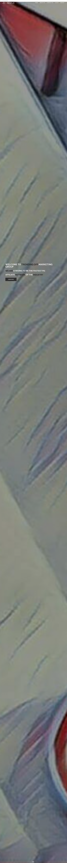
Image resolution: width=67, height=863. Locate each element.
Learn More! (11, 279)
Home (36, 2)
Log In (56, 2)
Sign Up (62, 2)
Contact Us (50, 2)
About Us (42, 2)
